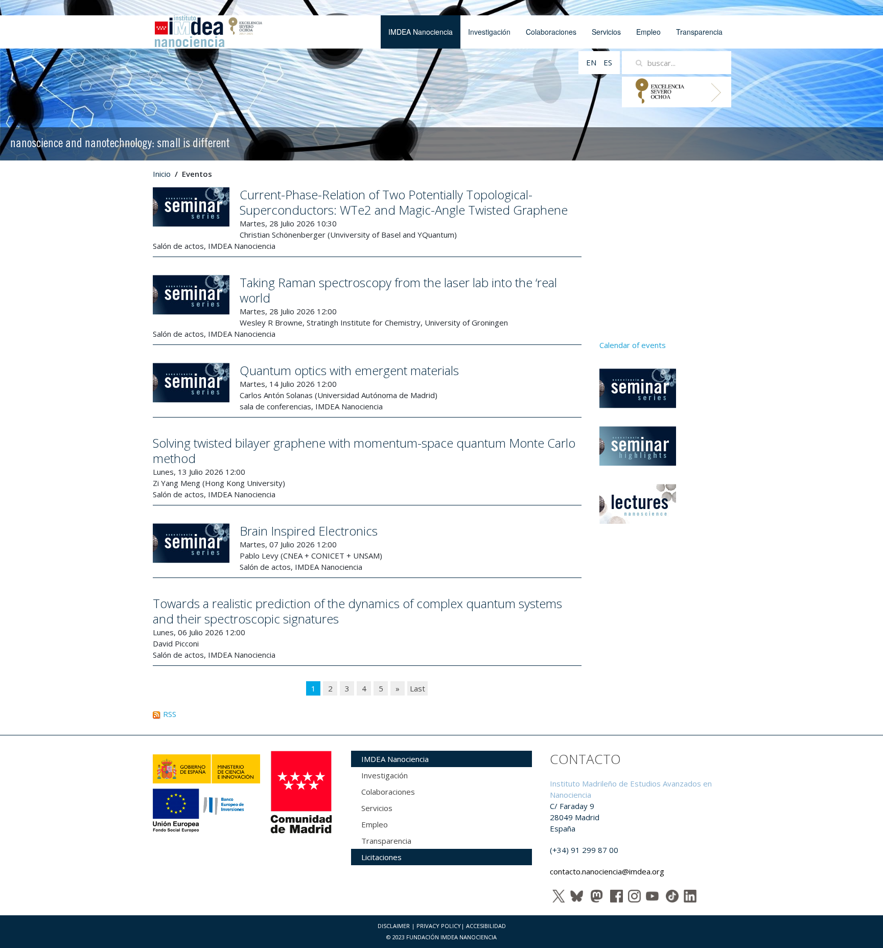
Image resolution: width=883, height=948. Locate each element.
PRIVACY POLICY (438, 926)
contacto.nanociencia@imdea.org (607, 871)
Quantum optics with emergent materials (349, 370)
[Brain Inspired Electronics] (191, 542)
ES (607, 62)
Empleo (648, 32)
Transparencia (699, 32)
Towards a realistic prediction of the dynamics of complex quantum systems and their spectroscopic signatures (357, 611)
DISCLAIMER (394, 926)
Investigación (489, 32)
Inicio (162, 174)
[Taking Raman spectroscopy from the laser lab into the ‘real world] (191, 294)
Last (417, 688)
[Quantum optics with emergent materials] (191, 382)
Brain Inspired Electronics (309, 530)
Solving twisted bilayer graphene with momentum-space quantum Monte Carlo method (364, 450)
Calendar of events (632, 345)
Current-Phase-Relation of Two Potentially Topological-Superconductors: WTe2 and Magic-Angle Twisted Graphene (404, 202)
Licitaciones (381, 857)
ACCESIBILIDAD (486, 926)
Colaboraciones (551, 32)
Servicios (606, 32)
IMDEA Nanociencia (420, 32)
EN (592, 62)
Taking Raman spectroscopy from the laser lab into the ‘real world (398, 290)
